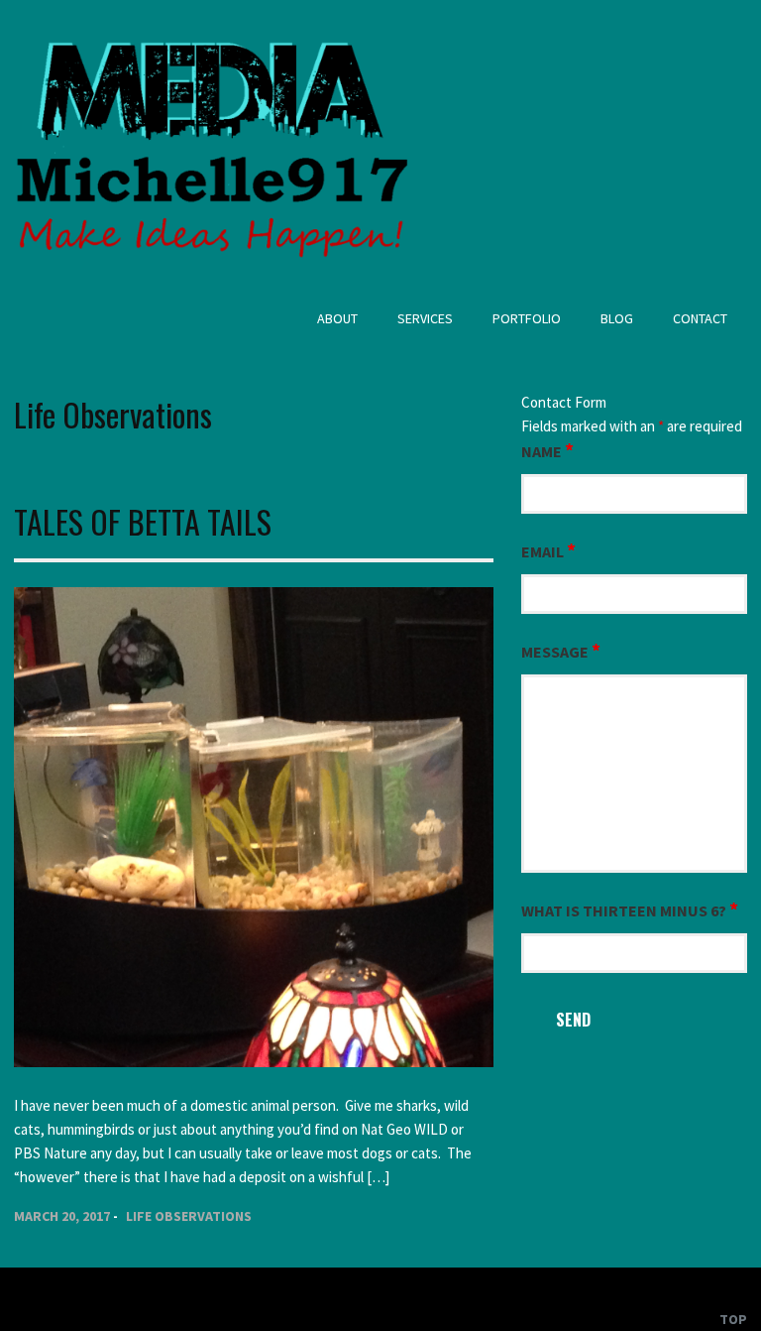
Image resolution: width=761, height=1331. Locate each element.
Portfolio (526, 318)
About (337, 318)
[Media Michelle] (212, 269)
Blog (616, 318)
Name (547, 450)
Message (560, 651)
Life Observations (189, 1216)
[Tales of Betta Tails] (253, 1061)
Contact (700, 318)
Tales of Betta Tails (143, 521)
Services (425, 318)
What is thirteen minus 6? (629, 909)
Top (733, 1319)
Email (548, 550)
